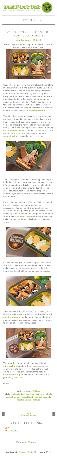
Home (28, 413)
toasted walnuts (11, 136)
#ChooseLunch (11, 366)
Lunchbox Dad (13, 431)
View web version (29, 415)
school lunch (27, 397)
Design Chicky (26, 452)
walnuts (36, 400)
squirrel (38, 397)
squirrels (47, 397)
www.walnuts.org (11, 374)
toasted (19, 216)
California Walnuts (36, 110)
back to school (27, 394)
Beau (9, 427)
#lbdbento (15, 394)
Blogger (32, 442)
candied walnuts (16, 130)
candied (30, 216)
